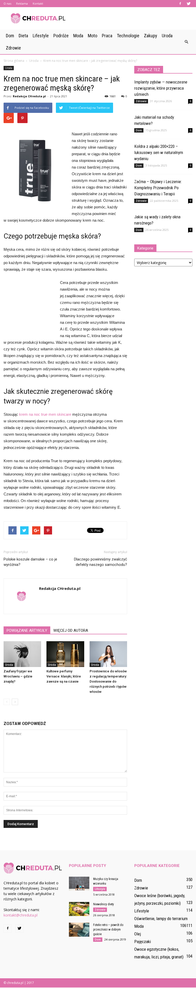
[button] (186, 42)
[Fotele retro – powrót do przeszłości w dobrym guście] (79, 930)
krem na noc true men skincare (45, 414)
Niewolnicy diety (103, 904)
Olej (137, 933)
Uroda (167, 35)
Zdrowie (13, 48)
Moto (92, 35)
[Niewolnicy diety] (79, 909)
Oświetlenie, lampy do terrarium (161, 918)
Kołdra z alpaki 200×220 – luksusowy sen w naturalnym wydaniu (158, 152)
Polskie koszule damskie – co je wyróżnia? (30, 562)
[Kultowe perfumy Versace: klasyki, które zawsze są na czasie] (65, 654)
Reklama (22, 3)
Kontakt (38, 3)
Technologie (128, 35)
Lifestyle (41, 35)
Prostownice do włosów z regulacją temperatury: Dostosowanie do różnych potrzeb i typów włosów (108, 681)
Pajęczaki (142, 941)
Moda (78, 35)
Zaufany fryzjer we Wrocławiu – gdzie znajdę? (18, 676)
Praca (107, 35)
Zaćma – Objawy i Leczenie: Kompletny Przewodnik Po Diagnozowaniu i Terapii (158, 187)
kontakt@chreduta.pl (21, 915)
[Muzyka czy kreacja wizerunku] (79, 884)
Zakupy (150, 35)
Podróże (61, 35)
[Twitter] (188, 3)
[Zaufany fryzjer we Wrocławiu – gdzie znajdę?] (22, 654)
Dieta (23, 35)
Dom (10, 35)
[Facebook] (180, 3)
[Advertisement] (132, 18)
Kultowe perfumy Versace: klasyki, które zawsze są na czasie (63, 676)
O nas (7, 3)
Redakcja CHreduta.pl (29, 96)
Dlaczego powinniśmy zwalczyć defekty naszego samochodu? (100, 562)
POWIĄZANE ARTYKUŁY (27, 630)
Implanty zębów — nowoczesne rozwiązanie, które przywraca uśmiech (160, 88)
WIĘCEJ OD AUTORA (70, 630)
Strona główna (14, 60)
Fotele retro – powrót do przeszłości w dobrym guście (108, 929)
